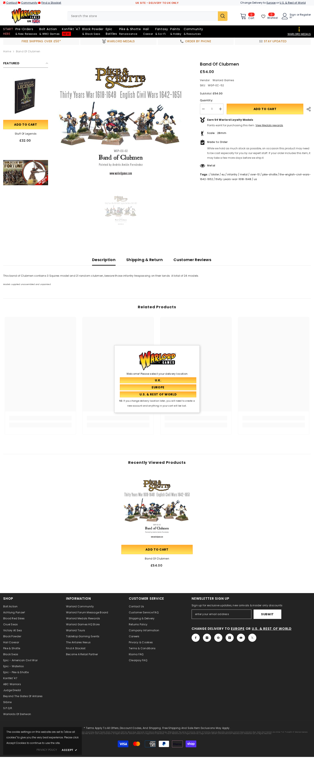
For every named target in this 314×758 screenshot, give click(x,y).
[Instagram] (207, 638)
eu (223, 174)
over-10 (255, 174)
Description (104, 259)
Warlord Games (223, 80)
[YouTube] (241, 638)
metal (244, 174)
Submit (267, 614)
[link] (25, 172)
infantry (232, 174)
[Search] (147, 16)
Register (305, 14)
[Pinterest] (218, 638)
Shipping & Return (144, 259)
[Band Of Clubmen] (157, 508)
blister (215, 174)
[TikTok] (230, 638)
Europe (271, 2)
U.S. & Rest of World (293, 2)
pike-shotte (269, 174)
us (255, 179)
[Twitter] (252, 638)
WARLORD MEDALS (299, 34)
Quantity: (206, 100)
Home (7, 51)
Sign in (293, 16)
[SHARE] (307, 109)
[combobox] (142, 16)
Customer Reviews (192, 259)
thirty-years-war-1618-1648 (233, 179)
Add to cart (25, 124)
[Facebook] (196, 638)
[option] (120, 120)
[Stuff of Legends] (25, 96)
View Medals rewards (269, 125)
